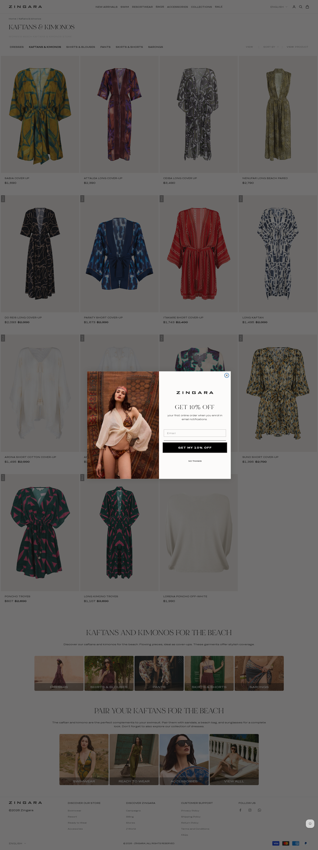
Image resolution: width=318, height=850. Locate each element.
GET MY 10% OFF (195, 447)
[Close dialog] (227, 375)
